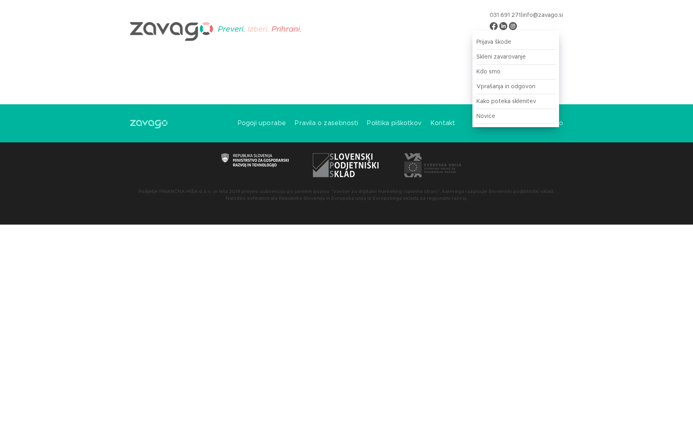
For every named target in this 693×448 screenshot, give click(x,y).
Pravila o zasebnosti (326, 123)
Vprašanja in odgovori (505, 86)
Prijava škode (493, 42)
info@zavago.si (543, 15)
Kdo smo (488, 72)
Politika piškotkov (394, 123)
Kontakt (442, 123)
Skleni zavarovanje (501, 57)
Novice (485, 116)
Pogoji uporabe (262, 123)
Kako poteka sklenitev (506, 101)
